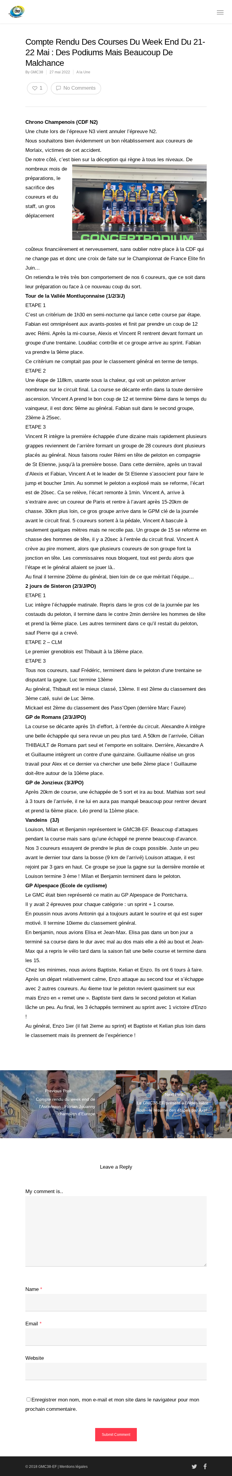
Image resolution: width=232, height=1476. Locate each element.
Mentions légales (74, 1467)
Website (34, 1358)
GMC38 (37, 72)
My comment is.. (44, 1191)
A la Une (83, 72)
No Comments (79, 88)
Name (33, 1289)
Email (33, 1324)
